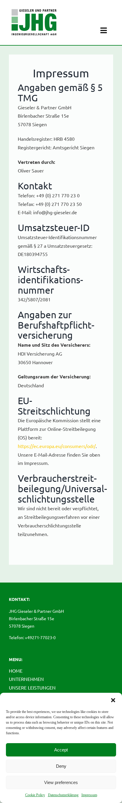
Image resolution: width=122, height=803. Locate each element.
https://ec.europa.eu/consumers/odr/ (57, 446)
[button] (113, 700)
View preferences (61, 782)
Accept (61, 749)
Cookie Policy (35, 795)
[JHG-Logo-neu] (34, 8)
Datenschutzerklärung (63, 795)
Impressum (89, 795)
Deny (61, 766)
